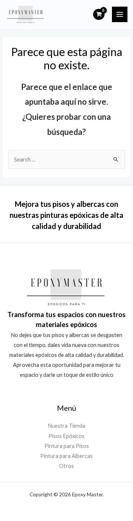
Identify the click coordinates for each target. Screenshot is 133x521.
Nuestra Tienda (66, 426)
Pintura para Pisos (66, 446)
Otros (66, 466)
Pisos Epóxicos (66, 436)
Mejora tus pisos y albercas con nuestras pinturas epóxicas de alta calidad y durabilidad (66, 214)
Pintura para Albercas (66, 456)
